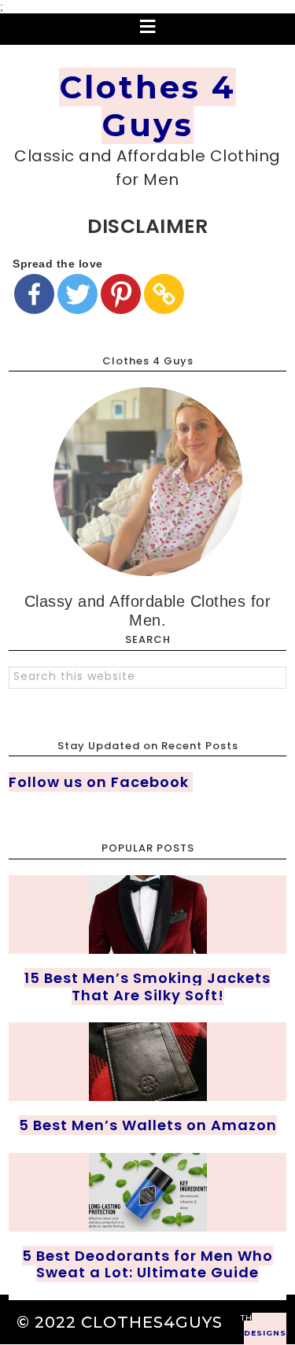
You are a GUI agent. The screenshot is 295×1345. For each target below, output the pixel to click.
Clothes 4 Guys (147, 106)
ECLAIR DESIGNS (265, 1329)
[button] (147, 29)
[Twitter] (77, 294)
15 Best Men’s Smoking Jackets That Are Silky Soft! (147, 986)
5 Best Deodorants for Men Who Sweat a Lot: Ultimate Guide (147, 1264)
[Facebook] (34, 294)
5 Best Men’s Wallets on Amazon (148, 1125)
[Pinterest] (121, 294)
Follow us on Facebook (101, 782)
